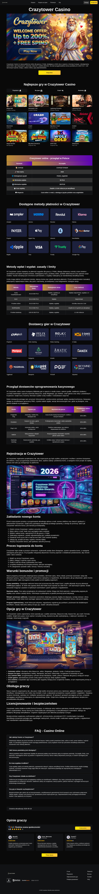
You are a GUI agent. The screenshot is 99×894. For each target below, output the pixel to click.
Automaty (81, 90)
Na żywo (37, 90)
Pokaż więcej (49, 855)
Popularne (16, 90)
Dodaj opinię (82, 828)
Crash (59, 90)
